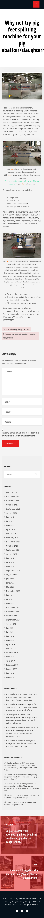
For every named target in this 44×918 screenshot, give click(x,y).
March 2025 (11, 533)
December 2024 (13, 542)
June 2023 (10, 583)
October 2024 (12, 546)
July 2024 (10, 558)
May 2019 (10, 657)
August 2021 (11, 624)
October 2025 (12, 505)
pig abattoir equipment (21, 334)
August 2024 (11, 554)
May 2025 (10, 525)
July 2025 (10, 517)
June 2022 (10, 599)
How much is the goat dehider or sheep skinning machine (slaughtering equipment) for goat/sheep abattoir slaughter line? (21, 787)
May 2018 (10, 677)
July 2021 (10, 628)
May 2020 (10, 640)
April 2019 (10, 661)
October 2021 (12, 615)
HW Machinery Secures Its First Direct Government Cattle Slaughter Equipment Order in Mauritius (22, 697)
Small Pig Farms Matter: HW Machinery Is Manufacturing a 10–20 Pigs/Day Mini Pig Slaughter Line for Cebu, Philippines (21, 719)
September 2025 (13, 509)
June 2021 (10, 632)
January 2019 (11, 669)
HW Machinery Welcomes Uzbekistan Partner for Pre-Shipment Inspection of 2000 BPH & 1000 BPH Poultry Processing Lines (22, 732)
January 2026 (11, 492)
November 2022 (13, 591)
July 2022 (10, 595)
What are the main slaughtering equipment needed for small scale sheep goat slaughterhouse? (21, 776)
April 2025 (10, 529)
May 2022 (10, 603)
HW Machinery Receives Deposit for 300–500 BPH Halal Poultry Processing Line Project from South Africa (22, 707)
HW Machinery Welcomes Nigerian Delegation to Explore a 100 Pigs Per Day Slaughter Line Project (21, 743)
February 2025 (12, 537)
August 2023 (11, 574)
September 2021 (13, 620)
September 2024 (13, 550)
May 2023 (10, 587)
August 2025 (11, 513)
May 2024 (10, 566)
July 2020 (10, 636)
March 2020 (11, 648)
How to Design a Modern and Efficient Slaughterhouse (20, 803)
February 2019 (12, 665)
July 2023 (10, 578)
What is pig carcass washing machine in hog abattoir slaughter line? (21, 796)
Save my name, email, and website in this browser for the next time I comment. (20, 434)
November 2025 (13, 500)
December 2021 (13, 607)
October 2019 (12, 652)
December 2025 (13, 496)
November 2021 (13, 611)
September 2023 (13, 570)
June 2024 (10, 562)
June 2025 (10, 521)
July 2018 (10, 673)
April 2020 (10, 644)
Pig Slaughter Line (21, 329)
